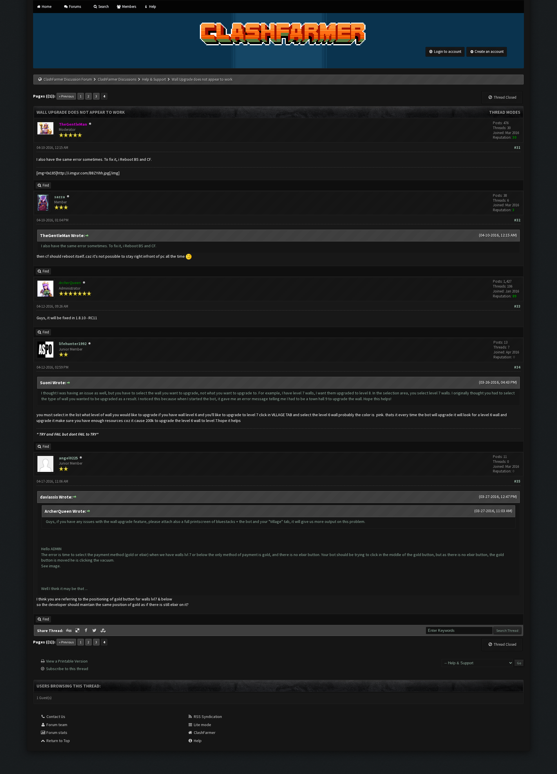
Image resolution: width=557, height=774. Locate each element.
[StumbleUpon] (103, 630)
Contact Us (55, 716)
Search (103, 6)
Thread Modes (504, 112)
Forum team (56, 724)
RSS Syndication (207, 716)
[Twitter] (95, 630)
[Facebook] (86, 630)
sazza (59, 196)
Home (46, 6)
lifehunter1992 (72, 343)
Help (152, 6)
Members (128, 6)
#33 (517, 306)
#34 (517, 367)
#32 (517, 220)
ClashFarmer (204, 732)
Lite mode (202, 724)
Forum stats (56, 732)
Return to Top (58, 740)
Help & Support (154, 79)
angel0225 (68, 458)
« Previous (66, 96)
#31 (517, 147)
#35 (517, 481)
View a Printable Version (67, 661)
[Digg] (69, 630)
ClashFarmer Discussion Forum (68, 79)
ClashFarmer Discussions (117, 79)
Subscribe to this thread (67, 668)
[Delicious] (78, 630)
